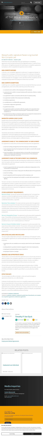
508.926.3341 (9, 397)
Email (27, 319)
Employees (10, 293)
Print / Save (37, 31)
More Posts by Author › (22, 332)
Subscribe (37, 2)
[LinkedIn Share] (8, 303)
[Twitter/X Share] (5, 303)
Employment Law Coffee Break (11, 365)
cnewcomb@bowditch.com (13, 396)
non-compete (38, 295)
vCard (36, 319)
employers (14, 295)
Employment (16, 293)
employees (9, 295)
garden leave (25, 295)
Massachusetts (31, 295)
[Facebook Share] (3, 303)
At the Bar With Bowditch (21, 17)
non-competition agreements (8, 296)
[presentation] (38, 350)
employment (19, 295)
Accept (32, 433)
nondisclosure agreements (20, 296)
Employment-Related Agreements (10, 341)
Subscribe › (8, 423)
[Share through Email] (11, 303)
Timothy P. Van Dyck (8, 59)
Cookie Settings (12, 433)
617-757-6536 (20, 319)
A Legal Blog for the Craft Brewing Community (21, 20)
